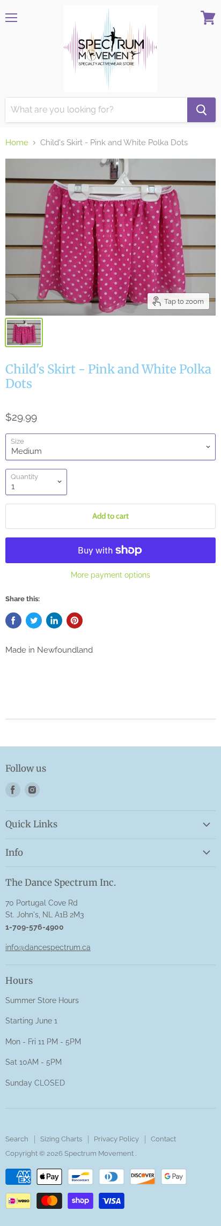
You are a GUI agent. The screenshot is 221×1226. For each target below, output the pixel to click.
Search (16, 1139)
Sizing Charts (61, 1139)
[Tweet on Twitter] (34, 620)
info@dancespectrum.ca (48, 947)
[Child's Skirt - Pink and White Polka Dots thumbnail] (24, 332)
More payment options (110, 575)
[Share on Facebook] (13, 620)
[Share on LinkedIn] (54, 620)
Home (16, 142)
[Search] (201, 110)
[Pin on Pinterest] (75, 620)
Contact (163, 1139)
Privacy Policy (116, 1139)
